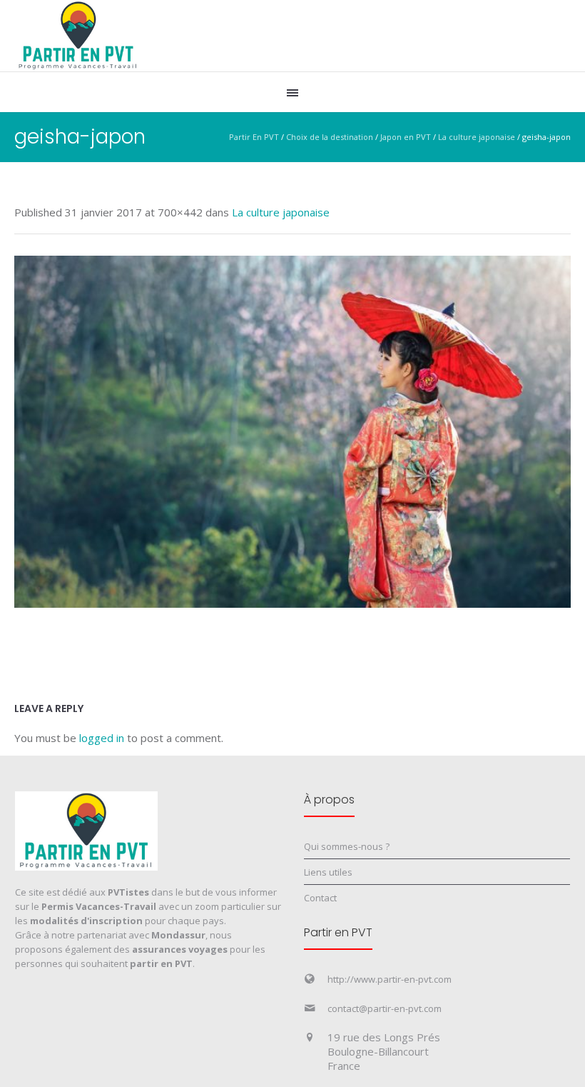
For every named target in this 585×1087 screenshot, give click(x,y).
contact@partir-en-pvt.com (384, 1008)
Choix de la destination (329, 136)
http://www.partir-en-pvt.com (389, 979)
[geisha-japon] (292, 432)
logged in (101, 738)
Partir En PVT (254, 136)
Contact (320, 897)
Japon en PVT (405, 136)
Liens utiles (328, 872)
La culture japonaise (476, 136)
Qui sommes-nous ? (347, 846)
